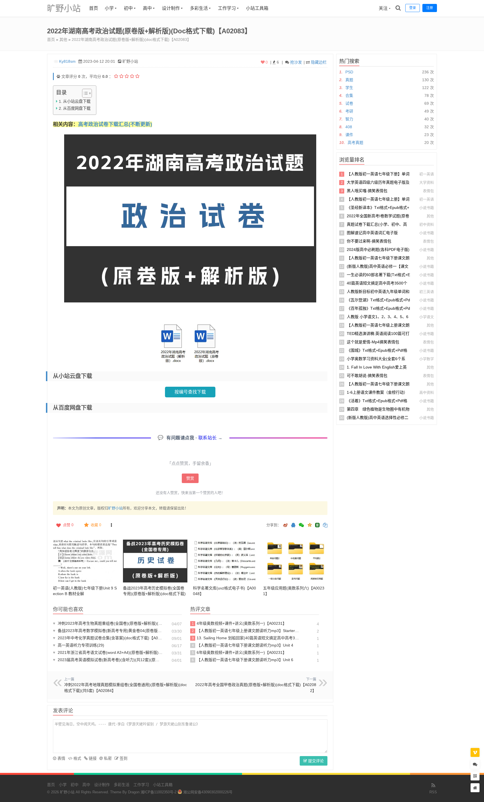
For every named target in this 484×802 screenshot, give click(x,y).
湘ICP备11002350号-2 (158, 792)
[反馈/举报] (111, 525)
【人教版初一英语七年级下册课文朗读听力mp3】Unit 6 (243, 660)
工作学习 (227, 8)
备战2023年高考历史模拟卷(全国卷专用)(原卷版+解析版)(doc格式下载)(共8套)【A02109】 (154, 594)
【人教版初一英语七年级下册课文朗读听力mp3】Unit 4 (243, 645)
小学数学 (426, 359)
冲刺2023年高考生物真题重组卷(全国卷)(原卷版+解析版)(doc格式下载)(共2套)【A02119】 (107, 623)
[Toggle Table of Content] (84, 93)
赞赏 (190, 478)
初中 (128, 8)
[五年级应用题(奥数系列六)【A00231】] (295, 561)
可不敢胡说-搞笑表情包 (367, 375)
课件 (349, 134)
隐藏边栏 (319, 62)
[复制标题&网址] (325, 525)
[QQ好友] (293, 525)
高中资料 (426, 392)
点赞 (68, 525)
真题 (349, 80)
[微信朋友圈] (302, 525)
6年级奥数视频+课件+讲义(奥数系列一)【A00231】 (239, 652)
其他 (63, 39)
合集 (349, 95)
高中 (147, 8)
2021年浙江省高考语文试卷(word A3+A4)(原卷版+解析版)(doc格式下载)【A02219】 (107, 652)
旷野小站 (64, 8)
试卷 (349, 103)
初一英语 (426, 174)
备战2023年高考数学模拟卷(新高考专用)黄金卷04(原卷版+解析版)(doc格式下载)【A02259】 (107, 630)
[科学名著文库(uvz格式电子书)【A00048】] (225, 561)
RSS (433, 792)
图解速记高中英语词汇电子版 (372, 232)
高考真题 (355, 142)
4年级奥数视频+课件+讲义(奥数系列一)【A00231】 (239, 623)
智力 (349, 119)
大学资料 (426, 182)
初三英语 (426, 292)
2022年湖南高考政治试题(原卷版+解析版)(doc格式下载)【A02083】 (131, 39)
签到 (122, 758)
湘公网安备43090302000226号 (207, 792)
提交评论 (315, 761)
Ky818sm (67, 61)
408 (348, 127)
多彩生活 (199, 8)
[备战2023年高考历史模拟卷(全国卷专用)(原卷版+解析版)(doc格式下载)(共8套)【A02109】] (155, 561)
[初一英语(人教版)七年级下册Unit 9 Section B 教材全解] (85, 561)
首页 (93, 8)
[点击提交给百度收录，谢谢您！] (58, 76)
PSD (349, 72)
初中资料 (426, 224)
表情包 (428, 191)
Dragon (133, 792)
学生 (349, 87)
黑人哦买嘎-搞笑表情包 (367, 190)
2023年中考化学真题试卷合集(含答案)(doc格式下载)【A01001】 (107, 638)
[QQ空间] (309, 524)
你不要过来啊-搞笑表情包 (369, 241)
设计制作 (171, 8)
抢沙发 (296, 62)
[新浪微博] (285, 525)
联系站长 (208, 437)
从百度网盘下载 (76, 108)
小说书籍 (426, 208)
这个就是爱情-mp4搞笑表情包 (373, 342)
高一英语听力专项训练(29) (78, 645)
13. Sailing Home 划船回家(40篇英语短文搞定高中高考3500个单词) (246, 638)
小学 (109, 8)
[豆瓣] (317, 525)
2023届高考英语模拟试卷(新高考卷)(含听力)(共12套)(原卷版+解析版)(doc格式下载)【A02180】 (107, 660)
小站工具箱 (257, 8)
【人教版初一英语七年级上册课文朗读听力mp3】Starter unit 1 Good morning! (246, 630)
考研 (349, 111)
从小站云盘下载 (76, 101)
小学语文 (426, 317)
